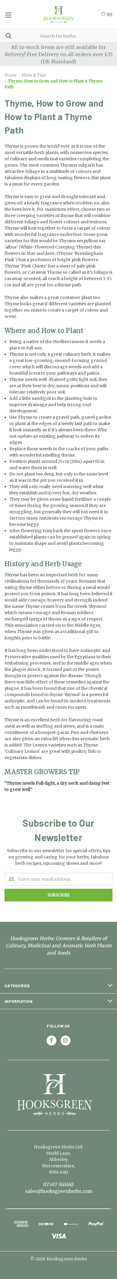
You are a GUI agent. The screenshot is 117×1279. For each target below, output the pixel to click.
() (109, 14)
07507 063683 (58, 1184)
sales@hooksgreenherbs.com (58, 1191)
